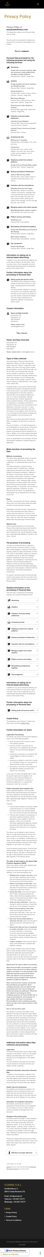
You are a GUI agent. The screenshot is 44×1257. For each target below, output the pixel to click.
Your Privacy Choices (17, 1251)
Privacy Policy (11, 1213)
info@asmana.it (16, 1196)
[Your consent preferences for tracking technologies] (40, 1253)
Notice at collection (11, 1254)
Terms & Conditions (13, 1220)
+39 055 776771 (18, 1199)
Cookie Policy (25, 723)
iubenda (9, 1167)
